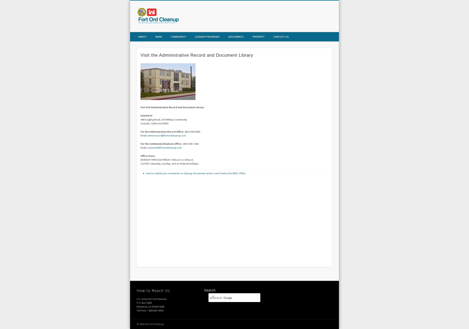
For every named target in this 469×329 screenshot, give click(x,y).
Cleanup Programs (207, 36)
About (142, 36)
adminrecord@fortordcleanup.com (166, 135)
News (158, 36)
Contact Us (281, 36)
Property (258, 36)
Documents (236, 36)
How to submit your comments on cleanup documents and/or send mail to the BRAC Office (196, 173)
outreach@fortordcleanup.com (164, 147)
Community (178, 36)
